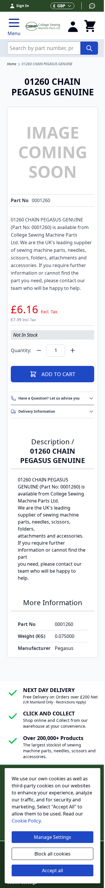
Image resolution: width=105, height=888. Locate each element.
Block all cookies (52, 854)
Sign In (22, 5)
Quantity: (21, 350)
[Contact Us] (88, 5)
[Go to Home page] (43, 26)
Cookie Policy (26, 821)
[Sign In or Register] (73, 26)
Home (11, 64)
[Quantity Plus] (73, 350)
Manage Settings (52, 837)
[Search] (89, 48)
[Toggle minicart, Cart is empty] (90, 26)
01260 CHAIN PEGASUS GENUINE (47, 64)
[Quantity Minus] (39, 350)
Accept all (52, 870)
